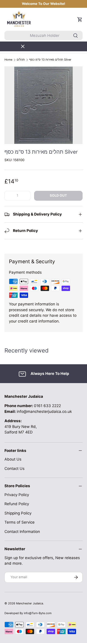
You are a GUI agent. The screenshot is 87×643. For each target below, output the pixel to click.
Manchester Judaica (29, 603)
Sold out (58, 196)
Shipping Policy (17, 513)
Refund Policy (16, 504)
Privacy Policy (16, 495)
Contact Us (14, 468)
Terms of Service (19, 522)
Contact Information (22, 531)
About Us (12, 459)
